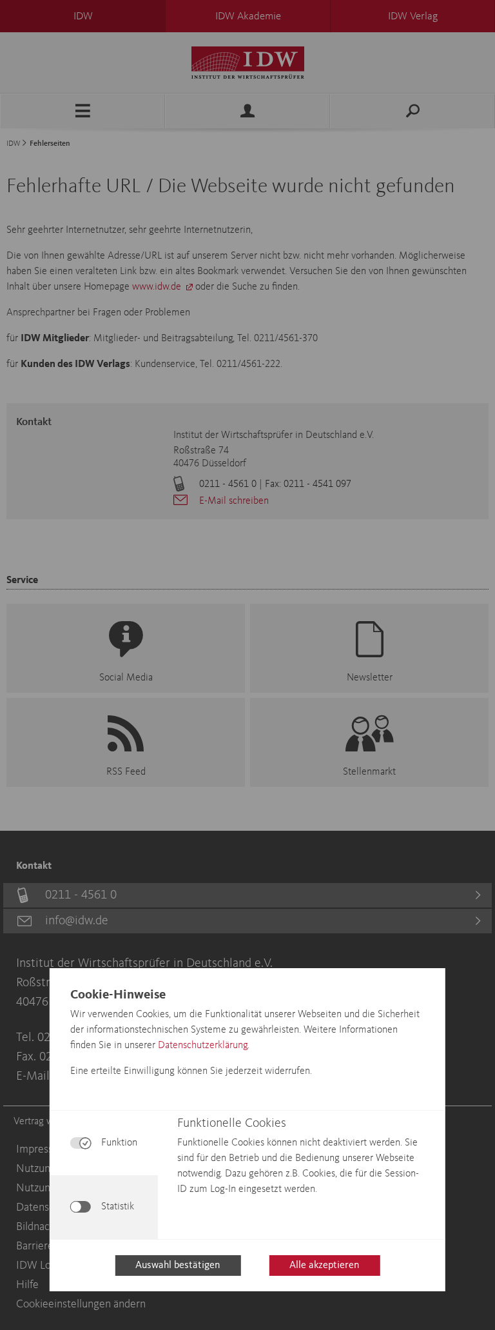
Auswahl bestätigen (177, 1265)
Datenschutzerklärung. (203, 1045)
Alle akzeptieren (324, 1265)
